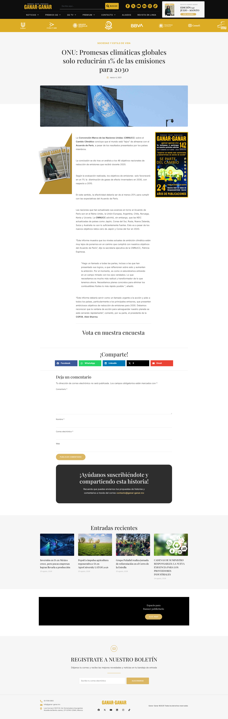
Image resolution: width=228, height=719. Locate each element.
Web (58, 443)
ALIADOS (126, 15)
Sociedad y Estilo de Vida (114, 43)
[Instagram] (150, 6)
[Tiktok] (155, 6)
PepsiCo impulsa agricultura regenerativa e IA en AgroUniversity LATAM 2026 (93, 564)
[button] (66, 363)
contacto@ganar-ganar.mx (130, 493)
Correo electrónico (64, 431)
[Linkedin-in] (144, 6)
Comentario (61, 389)
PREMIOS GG (51, 15)
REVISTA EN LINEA (146, 15)
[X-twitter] (133, 6)
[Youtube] (139, 6)
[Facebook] (98, 709)
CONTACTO (107, 15)
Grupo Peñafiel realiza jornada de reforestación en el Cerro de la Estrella (132, 564)
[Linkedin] (117, 709)
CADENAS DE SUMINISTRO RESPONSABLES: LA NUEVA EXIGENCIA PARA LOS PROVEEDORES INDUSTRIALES (169, 567)
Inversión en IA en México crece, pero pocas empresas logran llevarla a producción (55, 564)
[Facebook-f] (128, 6)
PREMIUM (87, 15)
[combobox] (82, 6)
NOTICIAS (31, 15)
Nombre (60, 419)
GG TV (70, 15)
